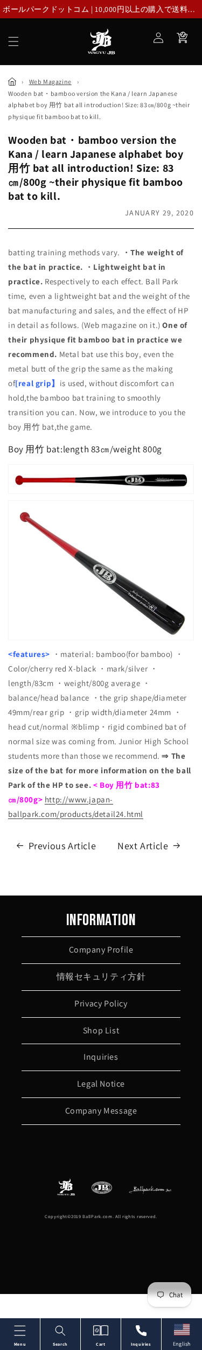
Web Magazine (50, 82)
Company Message (101, 1110)
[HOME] (12, 82)
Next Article (142, 846)
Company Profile (101, 949)
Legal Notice (101, 1083)
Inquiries (100, 1056)
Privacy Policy (100, 1003)
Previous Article (62, 846)
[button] (13, 41)
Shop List (101, 1030)
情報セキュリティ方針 (101, 976)
